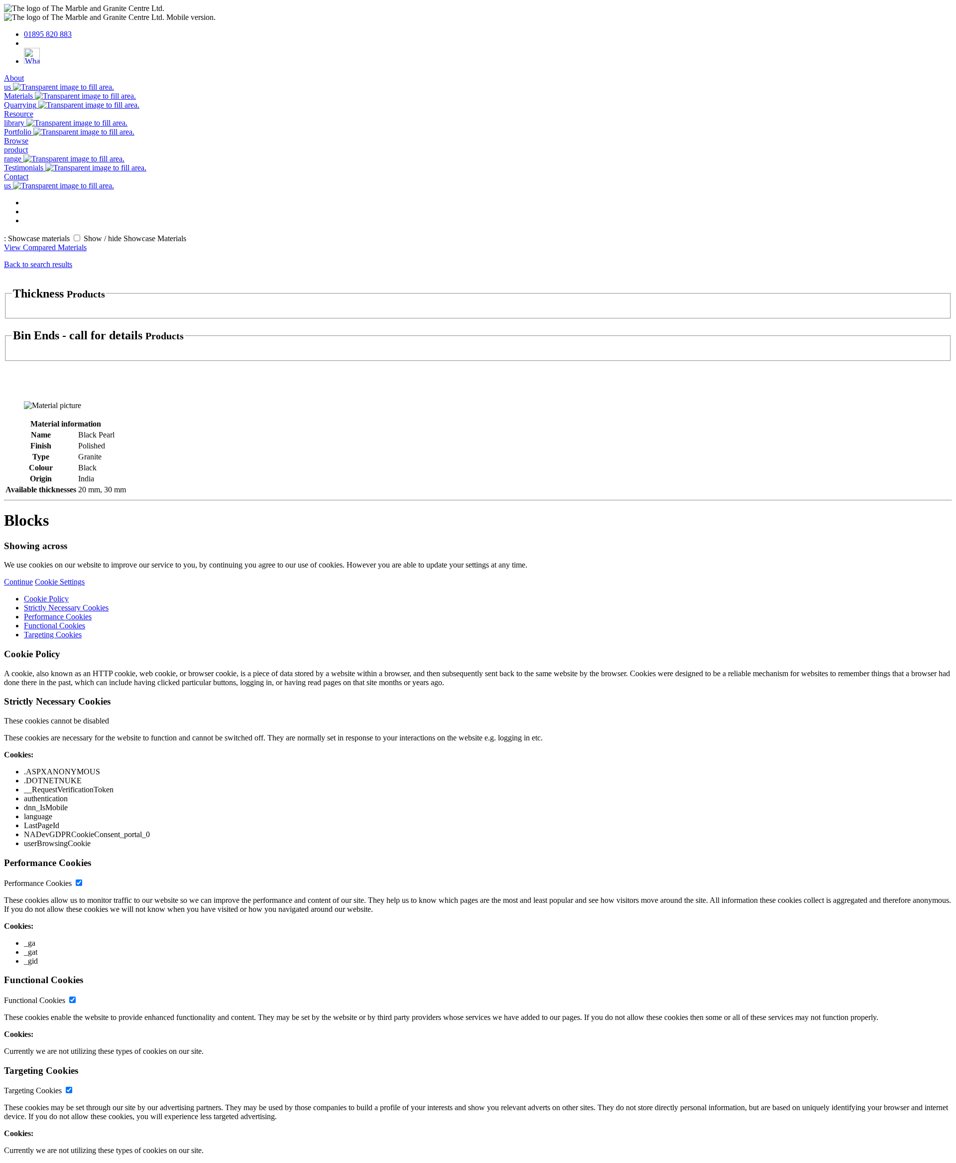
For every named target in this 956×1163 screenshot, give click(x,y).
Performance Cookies (58, 616)
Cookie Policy (46, 598)
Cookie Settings (60, 582)
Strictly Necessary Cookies (66, 607)
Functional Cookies (54, 625)
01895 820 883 (48, 34)
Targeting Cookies (53, 634)
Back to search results (38, 264)
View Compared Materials (45, 247)
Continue (18, 582)
